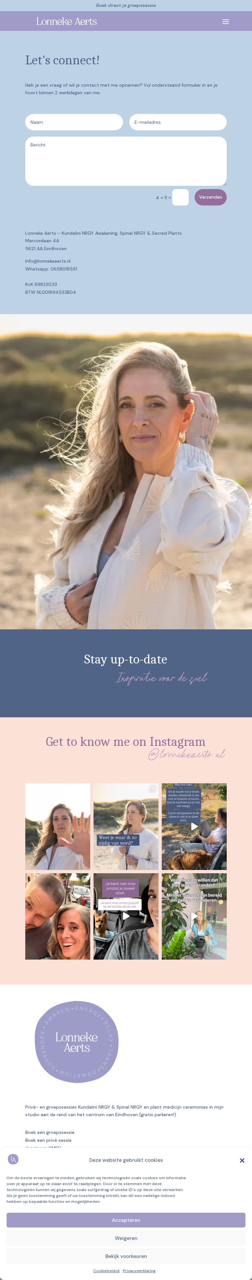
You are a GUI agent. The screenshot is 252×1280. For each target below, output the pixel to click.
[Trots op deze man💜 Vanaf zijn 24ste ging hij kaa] (57, 916)
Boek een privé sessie (48, 1140)
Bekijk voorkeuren (126, 1256)
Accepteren (126, 1220)
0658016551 (64, 269)
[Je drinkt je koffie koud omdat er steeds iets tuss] (126, 916)
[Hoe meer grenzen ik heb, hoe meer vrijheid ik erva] (57, 826)
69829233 (45, 284)
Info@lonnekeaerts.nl (48, 261)
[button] (242, 1160)
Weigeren (126, 1238)
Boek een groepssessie (49, 1132)
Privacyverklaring (139, 1270)
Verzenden (210, 197)
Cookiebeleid (106, 1270)
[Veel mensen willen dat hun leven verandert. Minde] (194, 916)
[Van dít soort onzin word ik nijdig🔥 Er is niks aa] (126, 826)
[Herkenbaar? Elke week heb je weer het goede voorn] (194, 826)
